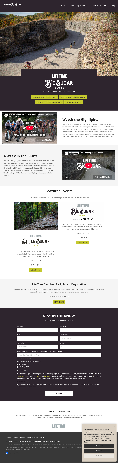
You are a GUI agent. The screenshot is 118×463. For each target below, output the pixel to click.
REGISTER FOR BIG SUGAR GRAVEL (73, 97)
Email (19, 334)
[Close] (114, 426)
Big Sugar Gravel (23, 364)
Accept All (99, 446)
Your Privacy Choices (14, 453)
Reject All (99, 451)
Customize (99, 456)
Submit (59, 393)
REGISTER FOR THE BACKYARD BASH (49, 102)
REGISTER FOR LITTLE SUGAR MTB (44, 97)
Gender (62, 343)
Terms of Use (38, 376)
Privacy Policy (47, 376)
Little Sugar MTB (23, 367)
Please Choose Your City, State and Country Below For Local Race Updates (39, 351)
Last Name (63, 326)
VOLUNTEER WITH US (73, 102)
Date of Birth (20, 343)
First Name (20, 326)
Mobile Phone (64, 334)
